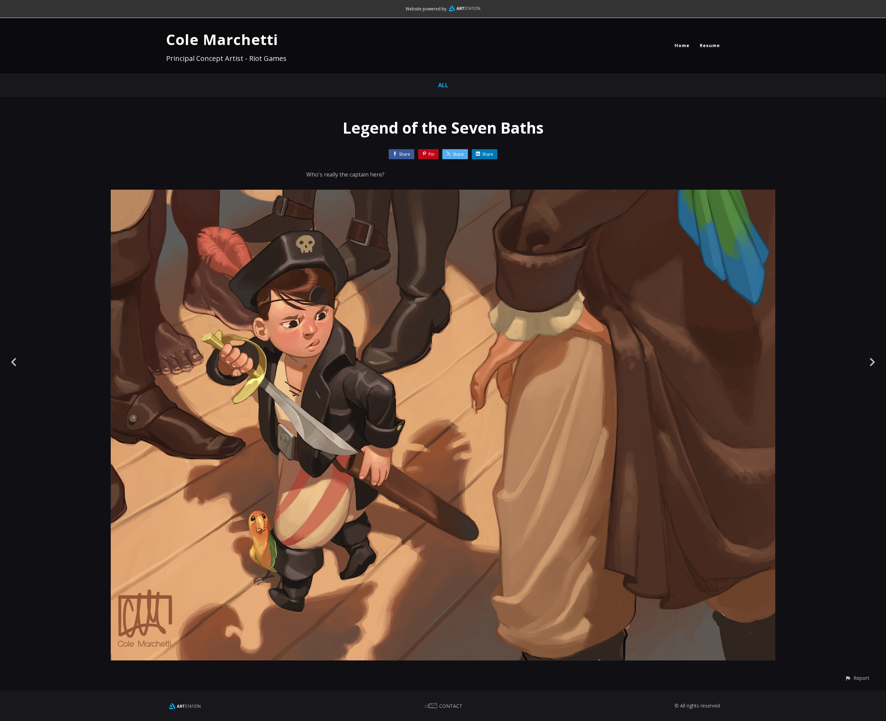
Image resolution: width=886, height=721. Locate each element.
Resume (710, 45)
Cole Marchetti (222, 39)
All (443, 85)
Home (682, 45)
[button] (857, 678)
